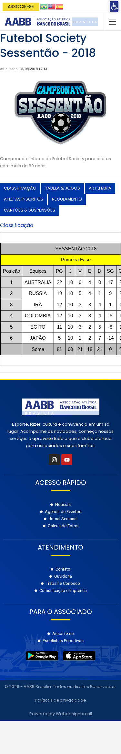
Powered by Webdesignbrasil (60, 714)
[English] (51, 6)
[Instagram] (54, 459)
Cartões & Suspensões (29, 210)
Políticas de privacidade (60, 700)
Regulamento (67, 199)
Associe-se (21, 6)
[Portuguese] (44, 6)
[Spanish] (59, 6)
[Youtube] (66, 459)
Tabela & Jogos (62, 188)
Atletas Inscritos (23, 199)
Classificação (20, 188)
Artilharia (100, 188)
